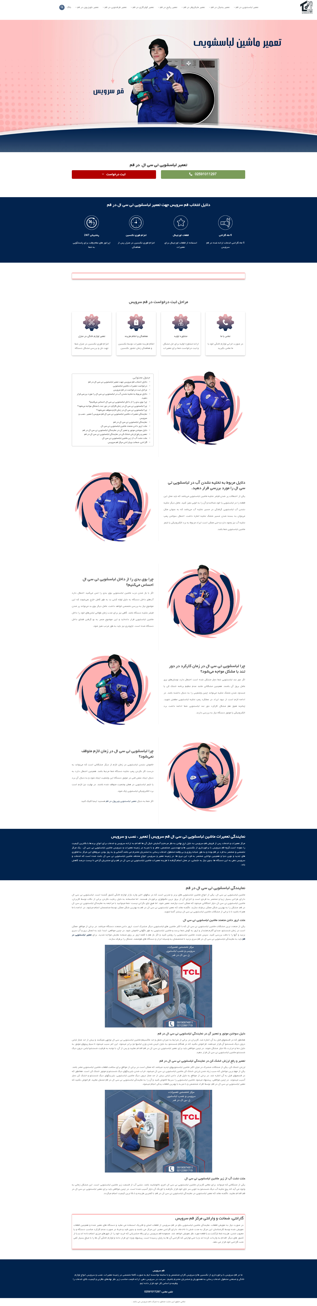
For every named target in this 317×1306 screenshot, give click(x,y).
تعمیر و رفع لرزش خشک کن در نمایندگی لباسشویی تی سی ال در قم (115, 434)
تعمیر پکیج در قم (168, 7)
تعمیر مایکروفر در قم (194, 7)
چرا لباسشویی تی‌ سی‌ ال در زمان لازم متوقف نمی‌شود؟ (121, 410)
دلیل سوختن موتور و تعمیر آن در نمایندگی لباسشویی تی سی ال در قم (115, 430)
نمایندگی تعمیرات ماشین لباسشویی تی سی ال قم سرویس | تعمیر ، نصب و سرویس (113, 416)
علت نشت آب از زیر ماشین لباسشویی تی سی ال (124, 438)
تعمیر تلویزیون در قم (88, 7)
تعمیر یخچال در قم (220, 7)
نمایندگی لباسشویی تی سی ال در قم (130, 422)
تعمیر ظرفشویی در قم (116, 7)
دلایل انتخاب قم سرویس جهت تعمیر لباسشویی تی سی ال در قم (117, 382)
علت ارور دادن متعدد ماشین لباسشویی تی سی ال (124, 426)
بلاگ (69, 7)
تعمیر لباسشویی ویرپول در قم (121, 801)
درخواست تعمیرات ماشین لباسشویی (130, 386)
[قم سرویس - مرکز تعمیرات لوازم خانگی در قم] (290, 7)
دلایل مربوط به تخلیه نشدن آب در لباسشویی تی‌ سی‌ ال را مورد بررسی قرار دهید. (112, 396)
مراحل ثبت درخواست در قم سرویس (130, 390)
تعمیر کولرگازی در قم (143, 7)
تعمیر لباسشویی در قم (247, 7)
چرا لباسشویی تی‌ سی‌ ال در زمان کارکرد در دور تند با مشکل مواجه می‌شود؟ (112, 406)
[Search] (62, 7)
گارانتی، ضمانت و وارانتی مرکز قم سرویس (127, 442)
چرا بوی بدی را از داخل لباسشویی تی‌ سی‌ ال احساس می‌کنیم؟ (118, 402)
